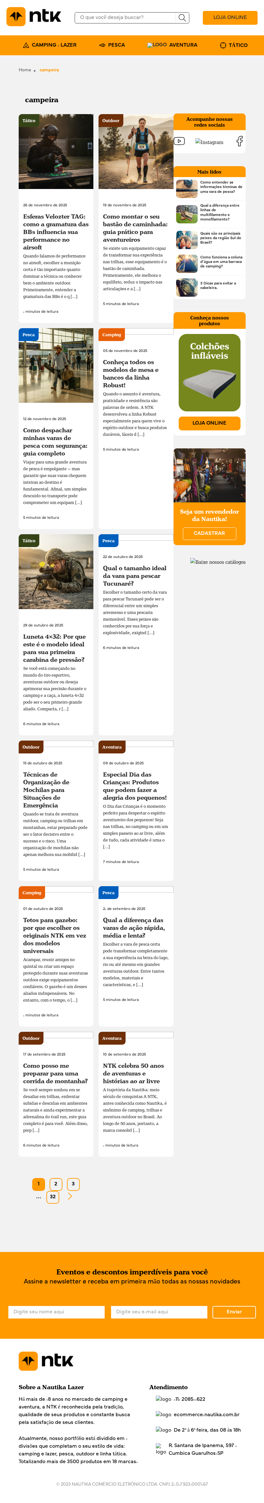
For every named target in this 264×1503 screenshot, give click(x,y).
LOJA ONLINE (230, 17)
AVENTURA (183, 45)
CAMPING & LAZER (54, 45)
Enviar (234, 1312)
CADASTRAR (209, 533)
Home (25, 70)
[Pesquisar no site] (182, 17)
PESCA (116, 45)
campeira (49, 70)
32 (53, 1197)
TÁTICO (238, 45)
